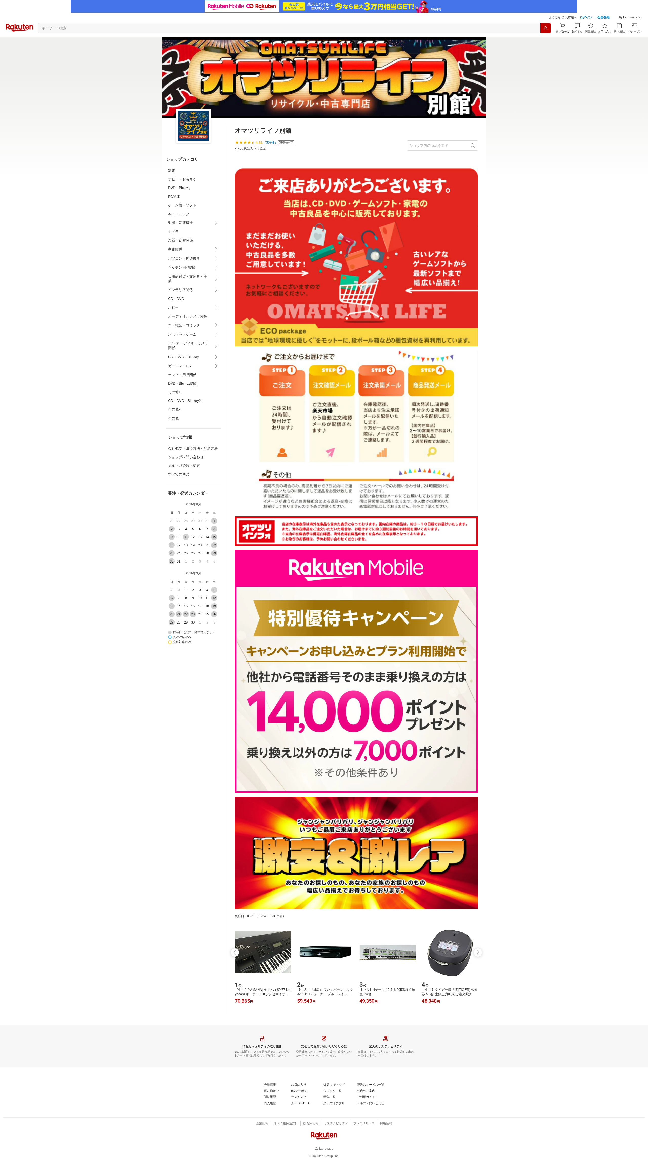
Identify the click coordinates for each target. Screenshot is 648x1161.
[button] (630, 18)
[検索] (545, 28)
